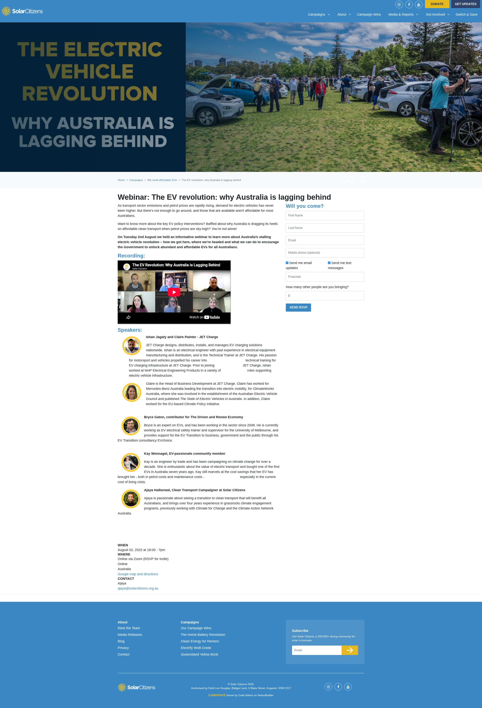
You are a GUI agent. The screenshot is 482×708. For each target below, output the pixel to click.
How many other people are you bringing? (317, 287)
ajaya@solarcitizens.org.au (138, 588)
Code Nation (245, 695)
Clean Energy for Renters (200, 641)
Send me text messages (339, 265)
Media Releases (130, 635)
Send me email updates (299, 265)
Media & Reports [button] (402, 14)
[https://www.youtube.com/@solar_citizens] (419, 4)
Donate (437, 4)
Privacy (123, 648)
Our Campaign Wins (196, 628)
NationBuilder (266, 695)
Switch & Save (466, 14)
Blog (121, 641)
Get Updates (466, 4)
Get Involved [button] (439, 14)
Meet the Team (129, 628)
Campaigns (136, 179)
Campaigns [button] (320, 14)
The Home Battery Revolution (203, 635)
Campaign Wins (369, 14)
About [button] (345, 14)
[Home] (22, 11)
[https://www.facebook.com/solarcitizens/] (409, 4)
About (122, 622)
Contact (123, 654)
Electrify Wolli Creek (196, 648)
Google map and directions (138, 574)
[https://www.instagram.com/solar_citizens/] (399, 4)
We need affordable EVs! (162, 179)
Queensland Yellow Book (199, 654)
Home (121, 179)
